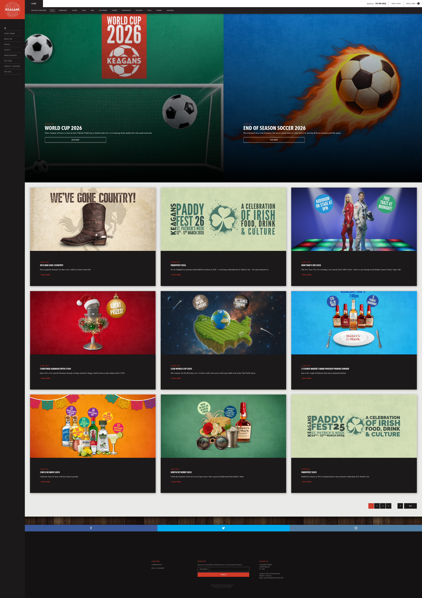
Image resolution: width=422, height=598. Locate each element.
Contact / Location (12, 66)
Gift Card (8, 61)
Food (84, 10)
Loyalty (7, 50)
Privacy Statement (157, 568)
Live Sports (103, 10)
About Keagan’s (10, 55)
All (52, 10)
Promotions (126, 10)
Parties (7, 44)
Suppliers (170, 10)
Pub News (139, 10)
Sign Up (223, 575)
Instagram (356, 528)
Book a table (410, 3)
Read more (62, 140)
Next (410, 506)
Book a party (396, 3)
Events (74, 10)
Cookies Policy (156, 564)
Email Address (203, 569)
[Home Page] (12, 9)
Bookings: (376, 3)
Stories (159, 10)
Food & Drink (9, 33)
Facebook (91, 528)
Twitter (223, 528)
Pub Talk (7, 72)
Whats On (8, 39)
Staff (149, 10)
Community (63, 10)
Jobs (92, 10)
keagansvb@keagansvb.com (273, 578)
